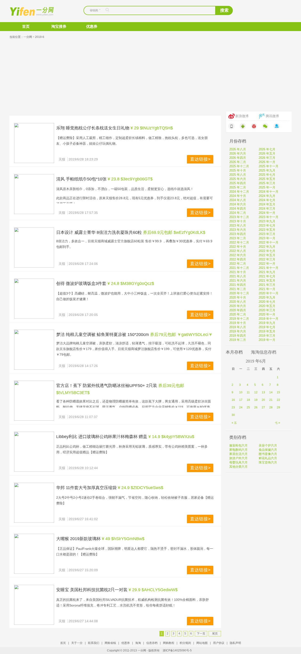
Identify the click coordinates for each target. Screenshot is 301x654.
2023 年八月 (237, 225)
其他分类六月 (238, 466)
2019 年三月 (267, 335)
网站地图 (202, 643)
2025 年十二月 (239, 166)
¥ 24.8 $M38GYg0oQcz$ (130, 283)
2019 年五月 (267, 331)
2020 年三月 (267, 310)
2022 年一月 (267, 263)
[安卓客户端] (243, 126)
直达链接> (200, 159)
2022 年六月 (237, 255)
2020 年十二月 (239, 293)
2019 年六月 (237, 331)
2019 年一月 (267, 340)
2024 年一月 (267, 213)
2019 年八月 (237, 327)
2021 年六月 (237, 280)
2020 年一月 (267, 314)
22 (278, 400)
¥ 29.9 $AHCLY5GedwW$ (153, 589)
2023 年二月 (237, 238)
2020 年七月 (267, 301)
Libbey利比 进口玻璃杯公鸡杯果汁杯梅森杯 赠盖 (101, 436)
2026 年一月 (267, 162)
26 (255, 407)
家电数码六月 (238, 449)
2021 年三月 (267, 285)
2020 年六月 (237, 306)
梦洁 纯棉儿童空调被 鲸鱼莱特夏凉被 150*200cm (102, 334)
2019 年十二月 (239, 318)
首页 (26, 26)
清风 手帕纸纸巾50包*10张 (81, 179)
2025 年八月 (237, 174)
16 (233, 400)
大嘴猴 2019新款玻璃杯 (78, 538)
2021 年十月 (237, 272)
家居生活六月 (238, 454)
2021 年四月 (237, 285)
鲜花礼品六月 (268, 458)
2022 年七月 (267, 251)
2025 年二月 (237, 187)
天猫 (62, 159)
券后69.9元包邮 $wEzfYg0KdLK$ (174, 232)
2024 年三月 (267, 208)
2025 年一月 (267, 187)
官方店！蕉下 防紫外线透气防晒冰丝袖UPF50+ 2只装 (106, 385)
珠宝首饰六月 (268, 462)
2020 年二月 (237, 314)
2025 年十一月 (268, 166)
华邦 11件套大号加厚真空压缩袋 (86, 487)
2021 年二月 (237, 289)
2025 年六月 (237, 179)
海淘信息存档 (263, 352)
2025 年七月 (267, 174)
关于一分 (77, 643)
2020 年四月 (237, 310)
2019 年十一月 (268, 318)
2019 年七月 (267, 327)
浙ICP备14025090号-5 (177, 650)
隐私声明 (235, 643)
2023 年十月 (237, 221)
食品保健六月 (268, 449)
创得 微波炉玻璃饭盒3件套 (81, 283)
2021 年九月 (267, 272)
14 (271, 392)
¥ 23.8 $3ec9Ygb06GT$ (130, 179)
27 (263, 407)
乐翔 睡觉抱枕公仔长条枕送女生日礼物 (92, 128)
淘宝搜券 (58, 26)
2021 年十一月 (268, 268)
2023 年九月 (267, 221)
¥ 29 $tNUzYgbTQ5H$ (152, 128)
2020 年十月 (237, 297)
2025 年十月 (237, 170)
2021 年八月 (237, 276)
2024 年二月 (237, 213)
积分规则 (185, 643)
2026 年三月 (267, 158)
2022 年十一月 (268, 242)
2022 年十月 (237, 246)
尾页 (215, 633)
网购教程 (168, 643)
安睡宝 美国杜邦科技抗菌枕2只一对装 (91, 589)
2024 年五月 (267, 204)
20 (263, 400)
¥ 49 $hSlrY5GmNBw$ (123, 538)
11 (248, 392)
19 (255, 400)
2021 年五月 (267, 280)
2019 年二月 (237, 340)
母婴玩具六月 (238, 462)
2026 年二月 (237, 162)
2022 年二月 (237, 263)
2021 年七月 (267, 276)
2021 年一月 (267, 289)
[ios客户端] (231, 126)
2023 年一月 (267, 238)
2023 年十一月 (268, 217)
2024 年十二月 (239, 191)
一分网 (27, 11)
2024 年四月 (237, 208)
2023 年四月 (237, 234)
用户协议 (218, 643)
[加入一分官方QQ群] (276, 126)
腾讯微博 (272, 116)
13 (263, 392)
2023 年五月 (267, 229)
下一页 (201, 633)
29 (278, 407)
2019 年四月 (237, 335)
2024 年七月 (267, 200)
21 (271, 400)
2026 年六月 (237, 153)
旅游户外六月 (238, 458)
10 (240, 392)
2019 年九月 (267, 323)
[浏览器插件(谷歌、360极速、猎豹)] (254, 126)
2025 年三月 (267, 183)
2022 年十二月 (239, 242)
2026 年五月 (267, 153)
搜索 (224, 10)
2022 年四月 (237, 259)
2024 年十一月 (268, 191)
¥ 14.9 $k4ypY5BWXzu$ (171, 436)
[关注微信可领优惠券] (265, 126)
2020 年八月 (237, 301)
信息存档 (152, 643)
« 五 (234, 422)
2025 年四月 (237, 183)
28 (271, 407)
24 (240, 407)
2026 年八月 (237, 149)
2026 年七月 (267, 149)
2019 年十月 (237, 323)
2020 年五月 (267, 306)
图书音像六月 (268, 454)
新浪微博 (242, 116)
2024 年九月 (267, 196)
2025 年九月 (267, 170)
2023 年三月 (267, 234)
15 (278, 392)
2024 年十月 (237, 196)
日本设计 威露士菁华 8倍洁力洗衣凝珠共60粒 (99, 232)
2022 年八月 (237, 251)
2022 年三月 (267, 259)
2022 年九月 (267, 246)
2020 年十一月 (268, 293)
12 (255, 392)
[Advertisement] (150, 76)
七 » (277, 422)
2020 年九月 (267, 297)
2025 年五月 (267, 179)
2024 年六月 (237, 204)
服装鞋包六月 (238, 445)
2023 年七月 (267, 225)
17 (240, 400)
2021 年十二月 (239, 268)
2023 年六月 (237, 229)
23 (233, 407)
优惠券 (91, 26)
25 (248, 407)
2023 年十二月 (239, 217)
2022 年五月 (267, 255)
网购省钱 (110, 643)
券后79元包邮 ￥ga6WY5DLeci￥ (181, 334)
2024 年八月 (237, 200)
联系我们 (93, 643)
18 (248, 400)
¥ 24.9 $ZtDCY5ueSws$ (140, 487)
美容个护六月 (268, 445)
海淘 (138, 643)
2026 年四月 (237, 158)
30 (233, 415)
